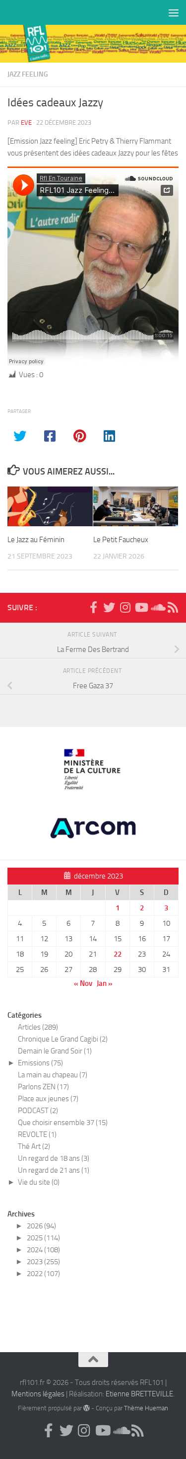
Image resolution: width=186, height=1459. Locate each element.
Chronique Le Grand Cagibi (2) (63, 1039)
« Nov (83, 983)
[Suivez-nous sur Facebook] (93, 607)
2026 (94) (41, 1225)
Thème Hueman (146, 1408)
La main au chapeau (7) (52, 1074)
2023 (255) (43, 1261)
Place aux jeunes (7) (48, 1098)
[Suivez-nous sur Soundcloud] (157, 607)
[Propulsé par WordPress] (86, 1408)
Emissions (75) (40, 1062)
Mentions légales (37, 1393)
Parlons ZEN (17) (43, 1086)
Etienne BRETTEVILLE (139, 1393)
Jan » (105, 983)
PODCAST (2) (38, 1110)
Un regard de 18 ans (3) (53, 1158)
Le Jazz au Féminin (35, 539)
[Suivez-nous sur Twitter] (109, 607)
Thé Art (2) (34, 1146)
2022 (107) (43, 1273)
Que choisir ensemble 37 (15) (63, 1122)
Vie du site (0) (39, 1182)
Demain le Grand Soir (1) (55, 1051)
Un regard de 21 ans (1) (53, 1170)
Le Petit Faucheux (120, 539)
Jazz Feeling (27, 74)
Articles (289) (38, 1027)
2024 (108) (43, 1249)
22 (118, 954)
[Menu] (173, 12)
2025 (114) (43, 1237)
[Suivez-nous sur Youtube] (141, 607)
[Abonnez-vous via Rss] (173, 607)
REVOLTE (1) (37, 1134)
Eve (26, 122)
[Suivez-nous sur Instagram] (125, 607)
